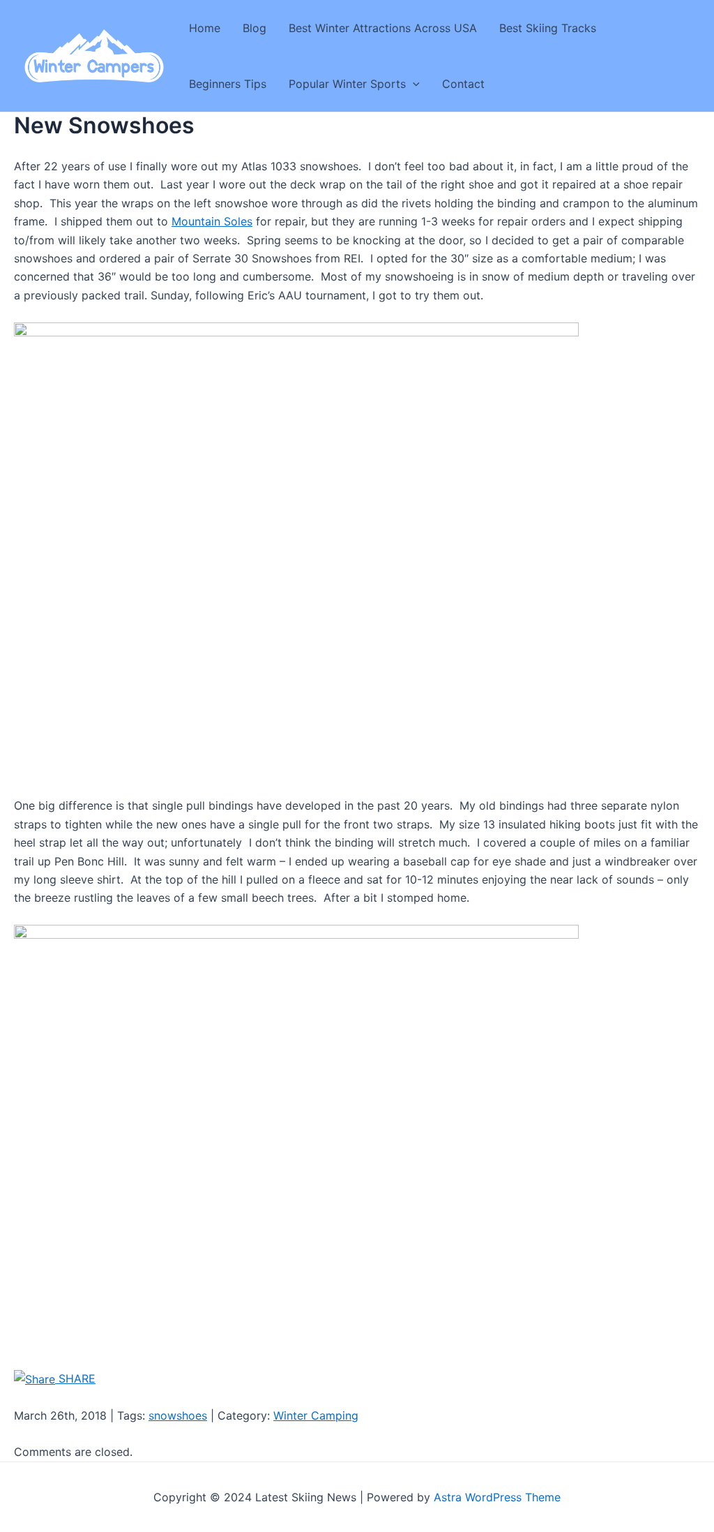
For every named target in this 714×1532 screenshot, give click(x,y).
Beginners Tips (227, 84)
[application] (413, 84)
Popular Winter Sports (347, 84)
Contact (463, 84)
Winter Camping (315, 1415)
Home (204, 28)
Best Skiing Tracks (547, 28)
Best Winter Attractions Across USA (383, 28)
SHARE (75, 1378)
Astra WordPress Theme (497, 1497)
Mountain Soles (212, 221)
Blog (254, 28)
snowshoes (178, 1415)
